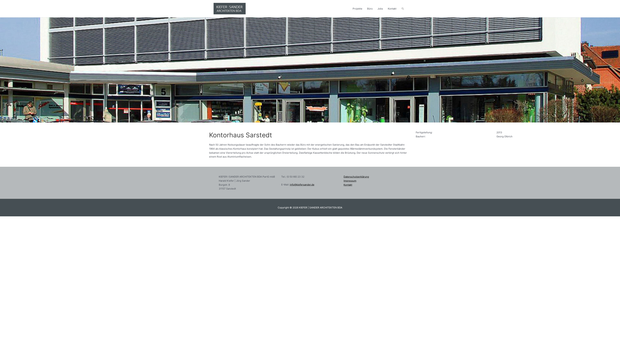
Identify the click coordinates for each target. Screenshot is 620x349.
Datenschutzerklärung (356, 176)
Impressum (350, 180)
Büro (370, 8)
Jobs (380, 8)
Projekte (357, 8)
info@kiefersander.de (302, 184)
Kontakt (392, 8)
